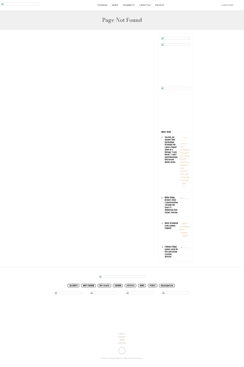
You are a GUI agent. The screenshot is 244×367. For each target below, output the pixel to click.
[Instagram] (122, 350)
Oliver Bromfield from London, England (171, 226)
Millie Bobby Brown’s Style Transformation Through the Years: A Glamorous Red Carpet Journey (171, 205)
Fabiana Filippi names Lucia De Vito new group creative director (171, 251)
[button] (239, 5)
